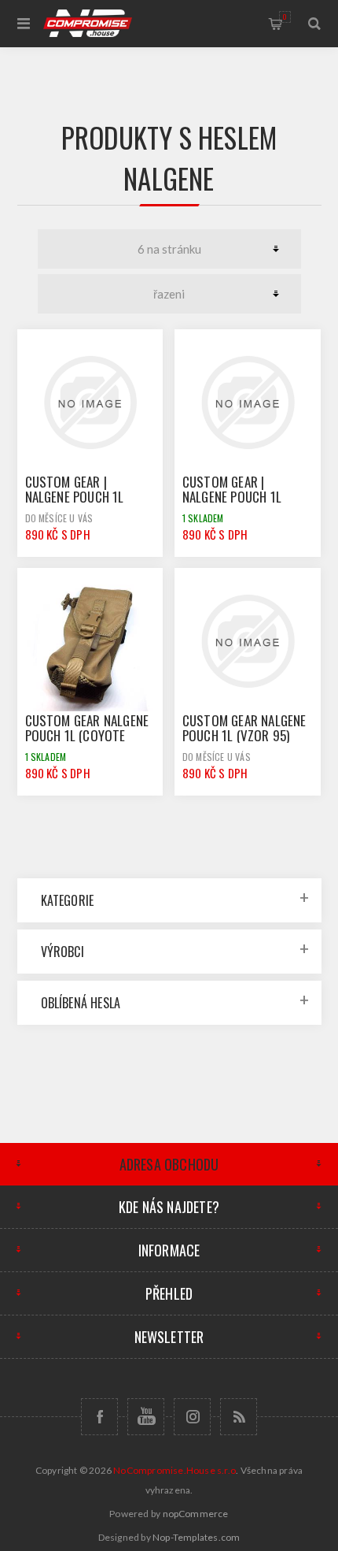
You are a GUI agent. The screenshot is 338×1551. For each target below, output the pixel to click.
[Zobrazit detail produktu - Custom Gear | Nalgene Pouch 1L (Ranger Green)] (248, 402)
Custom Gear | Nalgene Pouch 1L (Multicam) (74, 496)
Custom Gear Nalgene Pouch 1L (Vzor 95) (244, 728)
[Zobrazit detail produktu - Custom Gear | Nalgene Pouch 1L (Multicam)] (90, 402)
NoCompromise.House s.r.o (174, 1470)
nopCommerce (196, 1513)
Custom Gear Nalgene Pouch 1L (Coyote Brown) (87, 735)
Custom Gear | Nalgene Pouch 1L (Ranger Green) (231, 496)
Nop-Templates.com (196, 1537)
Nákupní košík (285, 16)
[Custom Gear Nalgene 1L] (90, 641)
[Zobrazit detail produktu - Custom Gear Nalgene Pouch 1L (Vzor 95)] (248, 641)
